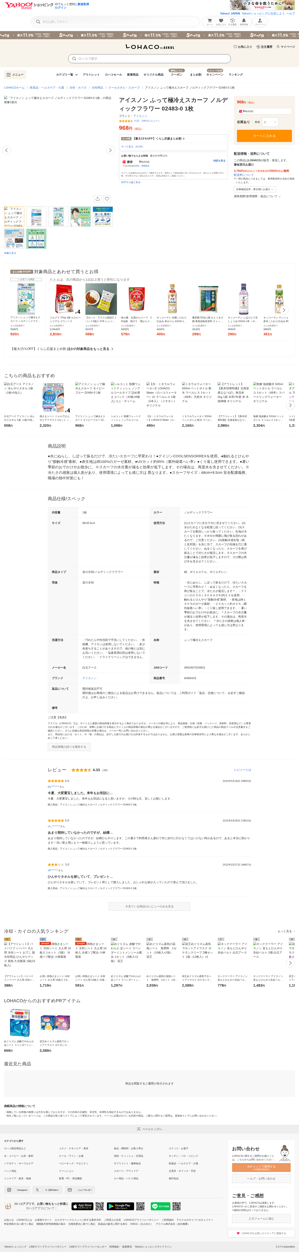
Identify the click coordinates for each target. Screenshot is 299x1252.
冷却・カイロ (77, 87)
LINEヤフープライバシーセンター (88, 1247)
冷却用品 (97, 87)
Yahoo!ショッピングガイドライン (153, 1247)
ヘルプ (290, 13)
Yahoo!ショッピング (15, 1247)
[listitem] (31, 1148)
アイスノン (89, 678)
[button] (270, 122)
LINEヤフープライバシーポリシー (48, 1247)
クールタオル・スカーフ (124, 87)
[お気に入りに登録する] (107, 198)
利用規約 (114, 1247)
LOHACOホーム (14, 87)
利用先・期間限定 (141, 166)
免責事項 (127, 1247)
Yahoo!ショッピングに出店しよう (263, 13)
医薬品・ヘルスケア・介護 (47, 87)
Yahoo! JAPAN (230, 13)
